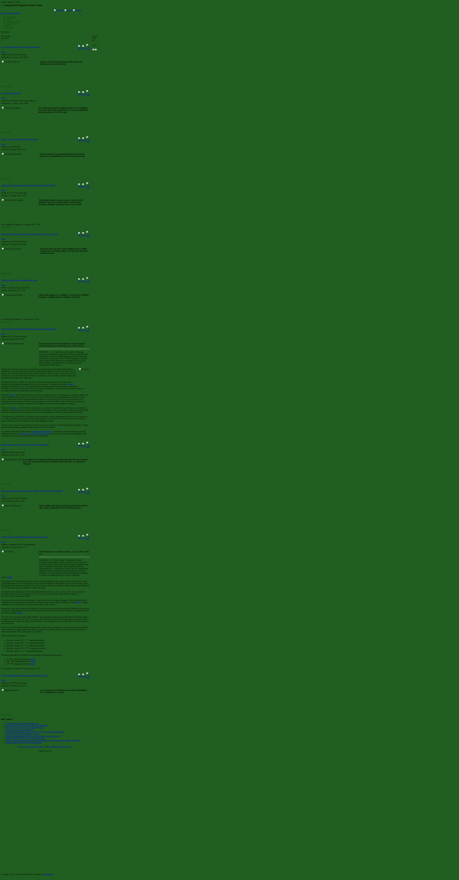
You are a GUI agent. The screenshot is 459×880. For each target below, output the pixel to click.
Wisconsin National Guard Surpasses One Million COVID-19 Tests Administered (32, 491)
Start (21, 747)
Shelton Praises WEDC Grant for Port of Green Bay (25, 738)
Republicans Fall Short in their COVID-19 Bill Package (27, 725)
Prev (27, 747)
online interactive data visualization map (35, 434)
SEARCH (10, 28)
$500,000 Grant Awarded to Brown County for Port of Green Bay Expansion (35, 732)
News (3, 52)
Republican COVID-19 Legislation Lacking (22, 734)
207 (50, 747)
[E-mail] (88, 49)
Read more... (6, 86)
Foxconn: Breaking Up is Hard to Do (20, 730)
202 (33, 747)
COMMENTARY (13, 21)
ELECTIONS (11, 24)
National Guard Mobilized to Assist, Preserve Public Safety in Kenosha (32, 736)
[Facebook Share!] (93, 50)
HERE (10, 577)
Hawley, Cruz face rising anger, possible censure (19, 139)
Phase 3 (15, 408)
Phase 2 (12, 395)
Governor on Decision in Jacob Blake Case (22, 723)
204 (40, 747)
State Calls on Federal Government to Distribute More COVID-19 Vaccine (29, 234)
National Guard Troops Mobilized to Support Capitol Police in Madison (28, 185)
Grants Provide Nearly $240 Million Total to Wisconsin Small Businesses (29, 329)
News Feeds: (6, 36)
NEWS (8, 19)
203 (37, 747)
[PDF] (80, 48)
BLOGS (9, 26)
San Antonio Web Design (10, 13)
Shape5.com (49, 874)
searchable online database (42, 432)
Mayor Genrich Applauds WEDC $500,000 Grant (25, 728)
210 (60, 747)
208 (53, 747)
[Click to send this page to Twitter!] (96, 50)
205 (43, 747)
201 (30, 747)
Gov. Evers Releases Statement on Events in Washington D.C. (24, 675)
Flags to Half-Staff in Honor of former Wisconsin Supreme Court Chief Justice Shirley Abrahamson (43, 740)
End (69, 747)
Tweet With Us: (94, 38)
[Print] (84, 48)
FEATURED (11, 17)
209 (57, 747)
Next (64, 747)
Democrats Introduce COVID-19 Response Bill (24, 743)
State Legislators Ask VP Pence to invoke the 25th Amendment (25, 445)
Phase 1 (71, 384)
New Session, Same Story (11, 93)
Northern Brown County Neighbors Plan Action (19, 280)
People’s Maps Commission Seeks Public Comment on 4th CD (25, 537)
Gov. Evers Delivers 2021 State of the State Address (21, 47)
